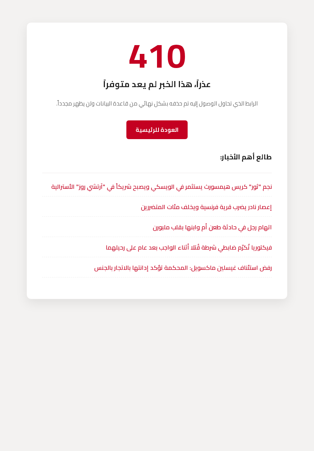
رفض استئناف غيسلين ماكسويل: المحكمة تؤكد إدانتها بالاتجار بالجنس (183, 267)
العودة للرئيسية (157, 129)
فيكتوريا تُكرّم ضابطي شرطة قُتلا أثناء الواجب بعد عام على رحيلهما (189, 247)
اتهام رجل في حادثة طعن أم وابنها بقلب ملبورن (212, 227)
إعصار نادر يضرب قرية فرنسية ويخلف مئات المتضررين (206, 207)
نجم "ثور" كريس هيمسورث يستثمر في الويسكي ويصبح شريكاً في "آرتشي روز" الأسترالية (161, 186)
